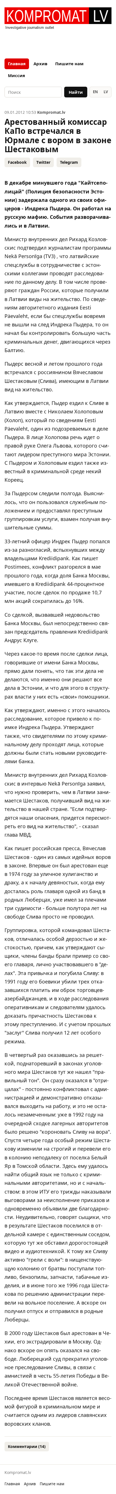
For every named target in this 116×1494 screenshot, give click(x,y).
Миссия (16, 75)
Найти (76, 92)
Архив (40, 63)
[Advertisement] (58, 42)
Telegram (69, 162)
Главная (17, 63)
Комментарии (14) (27, 1446)
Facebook (17, 162)
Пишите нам (69, 63)
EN (95, 91)
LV (106, 91)
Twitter (43, 162)
